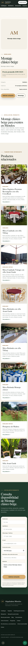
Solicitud (4, 561)
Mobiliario (11, 5)
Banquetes (18, 5)
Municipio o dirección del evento (10, 554)
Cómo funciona (4, 620)
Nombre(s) (5, 518)
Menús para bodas (5, 617)
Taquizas (10, 610)
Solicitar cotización (8, 95)
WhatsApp (21, 95)
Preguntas (12, 620)
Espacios (25, 5)
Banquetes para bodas (13, 614)
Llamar (2, 627)
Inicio (2, 16)
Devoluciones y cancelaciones (8, 623)
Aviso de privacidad (9, 585)
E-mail (4, 540)
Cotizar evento (22, 2)
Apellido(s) (5, 526)
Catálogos (3, 5)
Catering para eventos (19, 610)
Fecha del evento (6, 547)
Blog (13, 617)
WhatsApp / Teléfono (7, 533)
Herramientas (18, 617)
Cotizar (18, 620)
